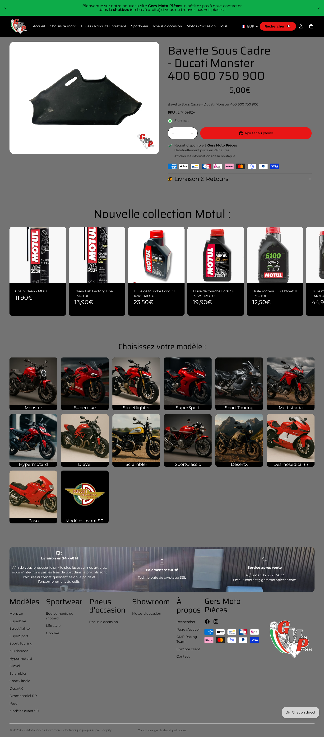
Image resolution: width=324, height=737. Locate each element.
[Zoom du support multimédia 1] (84, 98)
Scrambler (18, 673)
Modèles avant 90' (24, 711)
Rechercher (185, 622)
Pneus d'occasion (103, 622)
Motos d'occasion (146, 613)
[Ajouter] (58, 276)
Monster (16, 613)
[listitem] (224, 26)
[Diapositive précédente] (5, 8)
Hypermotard (20, 658)
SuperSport (18, 636)
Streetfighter (20, 628)
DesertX (16, 688)
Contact (183, 656)
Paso (13, 703)
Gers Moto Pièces (32, 730)
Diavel (14, 666)
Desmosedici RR (23, 696)
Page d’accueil (188, 629)
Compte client (188, 649)
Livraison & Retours (201, 178)
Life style (53, 625)
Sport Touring (20, 643)
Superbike (17, 621)
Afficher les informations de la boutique (204, 156)
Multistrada (18, 651)
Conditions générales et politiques (162, 730)
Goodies (53, 633)
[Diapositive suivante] (319, 8)
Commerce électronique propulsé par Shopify (78, 730)
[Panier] (311, 26)
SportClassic (19, 681)
